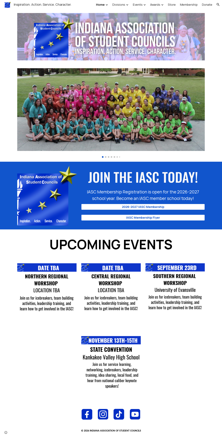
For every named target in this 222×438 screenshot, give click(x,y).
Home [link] (100, 4)
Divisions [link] (118, 4)
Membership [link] (189, 4)
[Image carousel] (111, 113)
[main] (143, 185)
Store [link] (172, 4)
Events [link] (138, 4)
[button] (218, 4)
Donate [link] (207, 4)
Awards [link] (155, 4)
